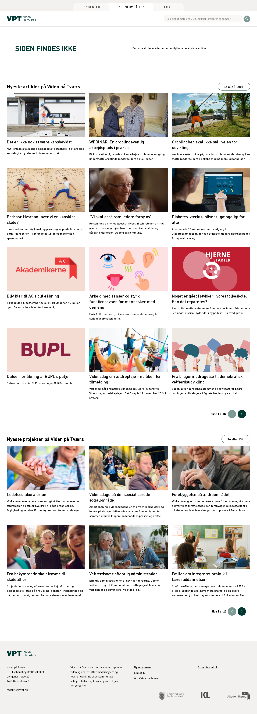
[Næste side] (242, 414)
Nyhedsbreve (142, 667)
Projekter (91, 7)
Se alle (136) (235, 439)
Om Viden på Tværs (146, 678)
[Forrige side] (232, 414)
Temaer (168, 7)
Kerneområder (131, 7)
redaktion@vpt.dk (17, 689)
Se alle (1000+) (234, 87)
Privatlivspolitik (208, 667)
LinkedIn (139, 673)
